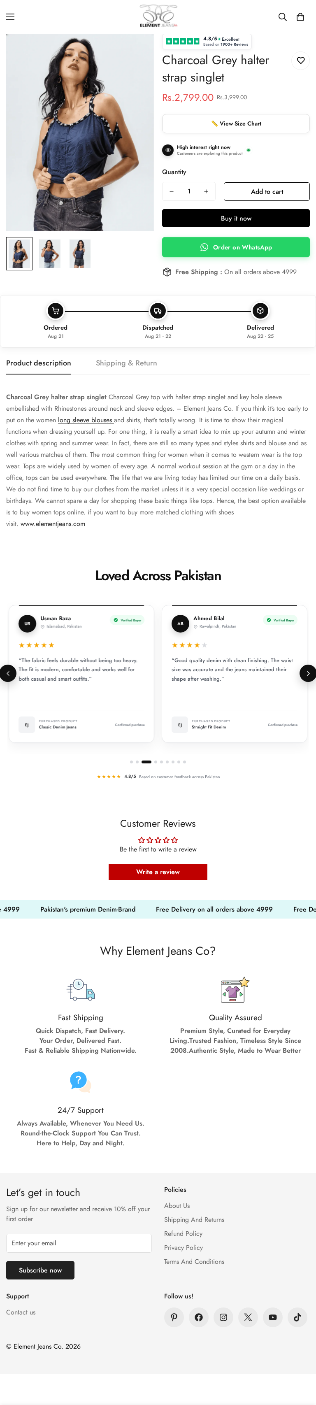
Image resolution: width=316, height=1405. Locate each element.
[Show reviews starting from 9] (184, 762)
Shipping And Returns (194, 1219)
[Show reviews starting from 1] (131, 762)
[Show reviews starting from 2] (137, 762)
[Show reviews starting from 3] (146, 762)
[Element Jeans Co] (158, 17)
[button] (300, 16)
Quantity (174, 172)
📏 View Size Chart (236, 123)
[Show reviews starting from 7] (173, 762)
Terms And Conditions (194, 1261)
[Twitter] (248, 1317)
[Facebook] (199, 1317)
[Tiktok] (297, 1317)
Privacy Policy (183, 1247)
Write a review (158, 872)
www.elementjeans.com (53, 523)
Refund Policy (183, 1233)
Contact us (20, 1312)
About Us (177, 1205)
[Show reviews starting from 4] (155, 762)
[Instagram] (223, 1317)
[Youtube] (273, 1317)
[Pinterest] (174, 1317)
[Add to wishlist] (300, 60)
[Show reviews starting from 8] (178, 762)
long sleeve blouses (86, 420)
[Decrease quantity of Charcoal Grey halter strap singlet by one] (172, 191)
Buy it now (236, 218)
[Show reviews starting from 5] (161, 762)
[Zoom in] (136, 51)
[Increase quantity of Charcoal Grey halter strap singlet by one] (206, 191)
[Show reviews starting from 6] (167, 762)
